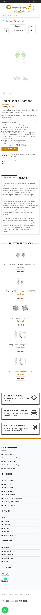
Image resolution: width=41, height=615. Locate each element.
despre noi (6, 547)
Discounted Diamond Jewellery (13, 498)
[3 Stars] (5, 104)
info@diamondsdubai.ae (10, 142)
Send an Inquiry (10, 149)
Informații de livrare (9, 551)
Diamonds (6, 521)
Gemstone (6, 525)
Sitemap (5, 561)
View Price (20, 271)
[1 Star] (2, 104)
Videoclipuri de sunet (9, 461)
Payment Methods (9, 468)
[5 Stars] (8, 104)
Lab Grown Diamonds (10, 505)
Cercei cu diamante (9, 491)
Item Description (9, 177)
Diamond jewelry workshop (11, 502)
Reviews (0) (23, 178)
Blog (5, 3)
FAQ (5, 8)
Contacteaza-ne (8, 554)
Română (32, 2)
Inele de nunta (7, 484)
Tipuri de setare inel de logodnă (13, 458)
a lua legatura (7, 6)
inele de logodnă (8, 481)
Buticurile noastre (8, 558)
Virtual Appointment (9, 535)
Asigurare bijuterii (8, 454)
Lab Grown (6, 532)
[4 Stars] (7, 104)
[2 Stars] (4, 104)
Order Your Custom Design (11, 465)
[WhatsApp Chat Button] (5, 610)
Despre (5, 1)
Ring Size (6, 528)
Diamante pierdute (9, 495)
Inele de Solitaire (8, 488)
